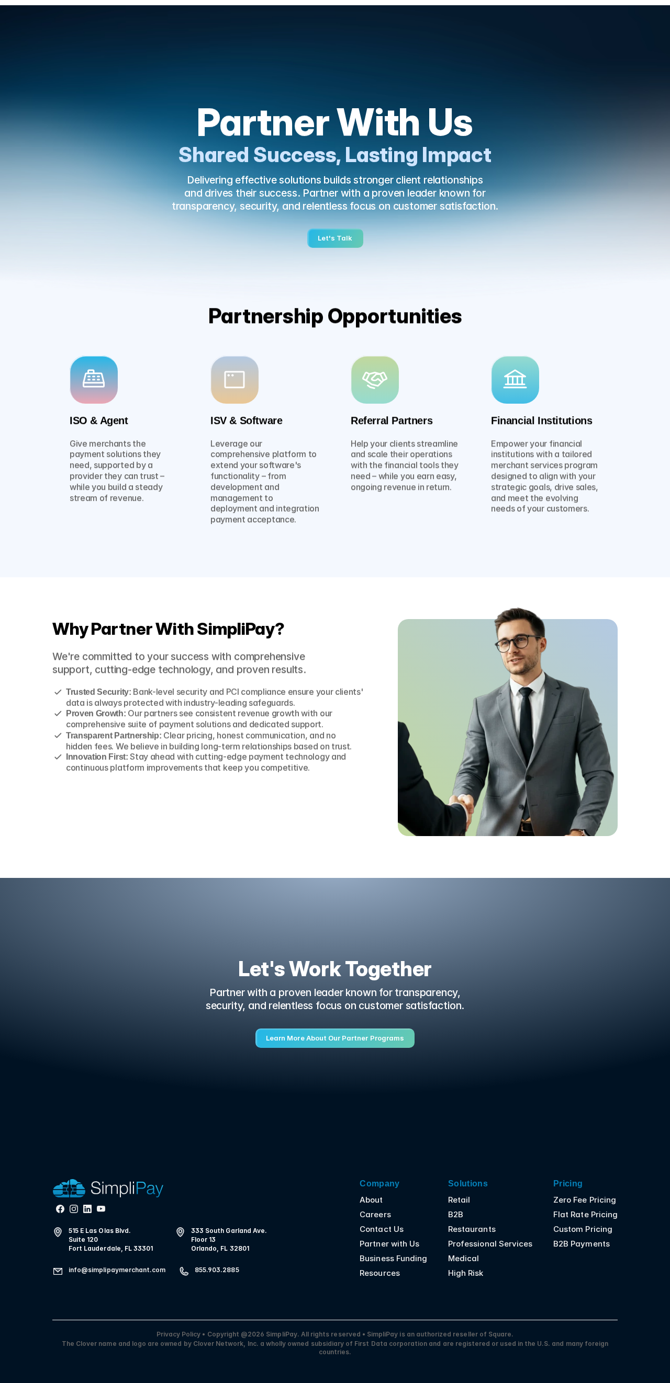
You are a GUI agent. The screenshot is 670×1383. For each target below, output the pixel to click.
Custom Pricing (582, 1229)
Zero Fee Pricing (584, 1200)
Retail (459, 1200)
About (371, 1200)
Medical (463, 1258)
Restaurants (472, 1229)
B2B (455, 1214)
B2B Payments (581, 1244)
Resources (379, 1273)
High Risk (465, 1273)
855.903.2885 (217, 1270)
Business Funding (393, 1258)
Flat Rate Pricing (585, 1214)
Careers (375, 1214)
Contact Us (382, 1229)
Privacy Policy (180, 1334)
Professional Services (490, 1244)
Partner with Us (389, 1244)
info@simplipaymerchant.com (117, 1270)
